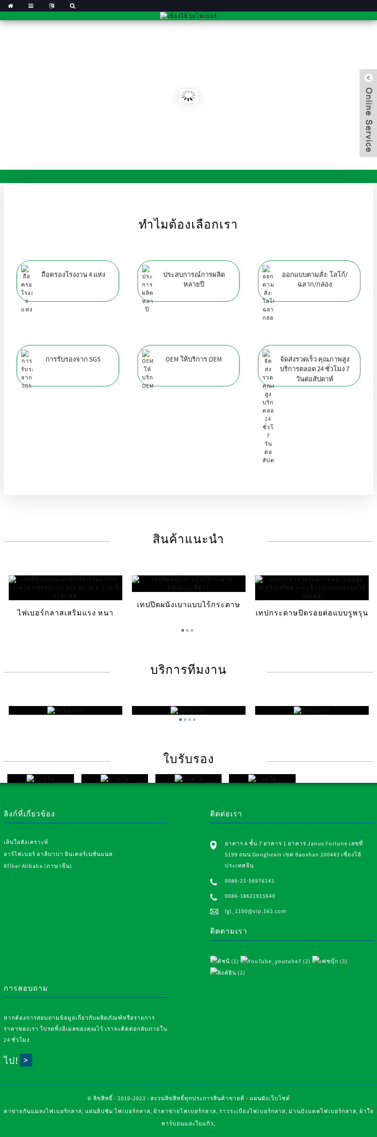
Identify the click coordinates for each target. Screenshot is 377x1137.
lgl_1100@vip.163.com (255, 910)
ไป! (11, 1060)
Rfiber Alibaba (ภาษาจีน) (38, 865)
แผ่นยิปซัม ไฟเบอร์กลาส (117, 1111)
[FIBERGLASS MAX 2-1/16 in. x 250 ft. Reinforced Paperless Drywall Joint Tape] (65, 587)
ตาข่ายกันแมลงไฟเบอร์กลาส (43, 1111)
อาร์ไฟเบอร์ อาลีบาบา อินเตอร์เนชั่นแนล (58, 853)
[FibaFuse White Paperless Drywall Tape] (189, 583)
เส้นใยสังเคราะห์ (26, 841)
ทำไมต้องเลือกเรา (188, 224)
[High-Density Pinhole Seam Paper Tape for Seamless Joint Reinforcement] (312, 587)
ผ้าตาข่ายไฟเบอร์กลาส (185, 1111)
